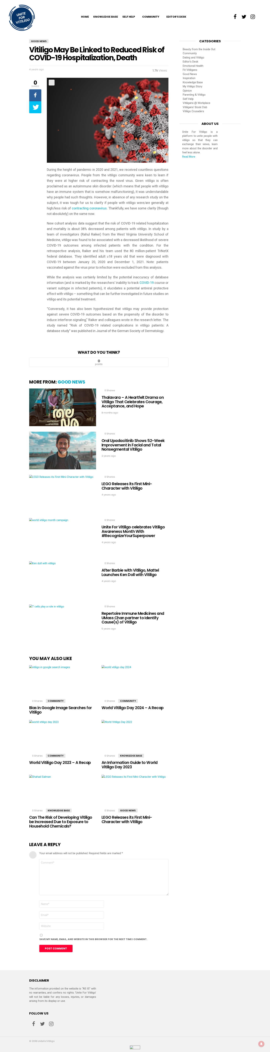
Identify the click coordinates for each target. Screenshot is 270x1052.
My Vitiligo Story (192, 86)
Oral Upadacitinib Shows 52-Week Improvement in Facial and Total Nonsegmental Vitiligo (133, 445)
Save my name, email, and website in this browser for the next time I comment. (93, 939)
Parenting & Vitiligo (194, 94)
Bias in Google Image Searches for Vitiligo (60, 710)
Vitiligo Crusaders (193, 111)
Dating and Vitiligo (193, 57)
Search (261, 16)
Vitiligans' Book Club (195, 107)
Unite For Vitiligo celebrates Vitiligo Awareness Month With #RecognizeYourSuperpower (133, 531)
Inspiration (189, 78)
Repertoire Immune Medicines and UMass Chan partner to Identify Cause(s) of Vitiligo (133, 618)
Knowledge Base (105, 17)
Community (150, 17)
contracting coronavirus (89, 208)
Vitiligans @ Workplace (196, 103)
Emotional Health (193, 65)
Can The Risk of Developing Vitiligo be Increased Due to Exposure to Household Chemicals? (60, 822)
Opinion (187, 90)
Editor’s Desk (176, 17)
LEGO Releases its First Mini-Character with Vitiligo (127, 486)
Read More (188, 156)
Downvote (136, 362)
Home (85, 17)
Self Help (128, 17)
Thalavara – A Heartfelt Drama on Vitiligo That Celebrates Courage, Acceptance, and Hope (133, 402)
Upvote (60, 362)
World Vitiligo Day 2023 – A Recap (60, 762)
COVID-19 (147, 283)
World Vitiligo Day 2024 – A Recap (133, 707)
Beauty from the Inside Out (199, 49)
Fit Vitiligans (190, 70)
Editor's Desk (190, 61)
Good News (71, 382)
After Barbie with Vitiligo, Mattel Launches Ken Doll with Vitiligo (130, 572)
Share (52, 82)
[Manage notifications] (261, 1044)
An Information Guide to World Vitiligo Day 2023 (130, 765)
